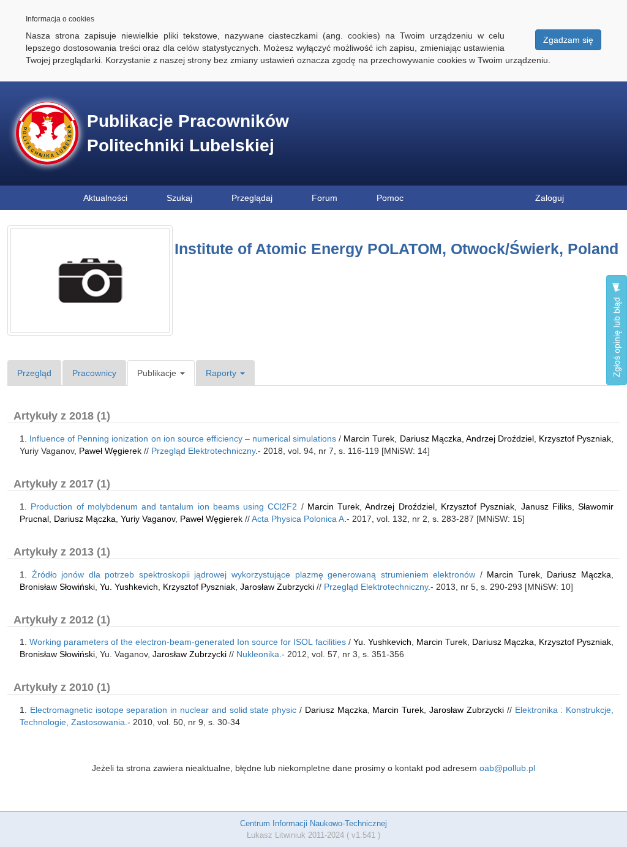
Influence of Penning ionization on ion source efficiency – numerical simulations (182, 438)
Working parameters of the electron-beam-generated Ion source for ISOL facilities (187, 642)
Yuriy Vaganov (148, 519)
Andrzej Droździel (500, 438)
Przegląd (34, 373)
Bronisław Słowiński (57, 587)
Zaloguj (549, 198)
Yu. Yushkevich (129, 587)
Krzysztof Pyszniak (575, 438)
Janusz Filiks (546, 506)
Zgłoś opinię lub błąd (616, 336)
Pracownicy (94, 373)
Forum (324, 198)
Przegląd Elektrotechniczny (203, 451)
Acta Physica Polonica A (298, 519)
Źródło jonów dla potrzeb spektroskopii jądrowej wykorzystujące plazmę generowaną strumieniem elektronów (254, 574)
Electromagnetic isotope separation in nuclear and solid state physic (163, 710)
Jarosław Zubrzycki (277, 587)
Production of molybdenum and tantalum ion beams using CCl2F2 (164, 506)
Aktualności (105, 198)
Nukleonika (257, 654)
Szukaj (179, 198)
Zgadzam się (568, 40)
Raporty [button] (222, 373)
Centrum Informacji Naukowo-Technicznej (313, 823)
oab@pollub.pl (507, 768)
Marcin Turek (369, 438)
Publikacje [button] (158, 373)
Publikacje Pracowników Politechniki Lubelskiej (188, 133)
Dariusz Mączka (431, 438)
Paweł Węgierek (110, 451)
